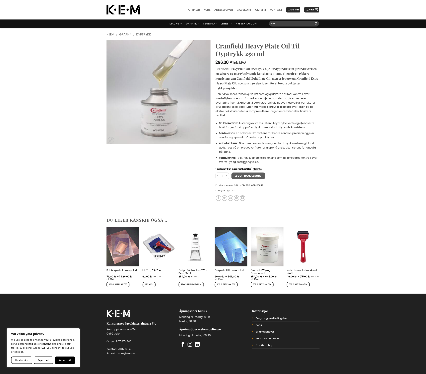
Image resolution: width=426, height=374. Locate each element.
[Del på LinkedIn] (242, 198)
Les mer (149, 284)
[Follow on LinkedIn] (197, 344)
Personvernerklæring (268, 338)
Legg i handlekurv (248, 176)
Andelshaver (223, 10)
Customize (21, 360)
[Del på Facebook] (218, 198)
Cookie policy (264, 345)
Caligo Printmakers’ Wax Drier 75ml (193, 272)
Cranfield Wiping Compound (260, 272)
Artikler (194, 10)
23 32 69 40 (125, 349)
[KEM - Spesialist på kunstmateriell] (123, 9)
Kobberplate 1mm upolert (121, 270)
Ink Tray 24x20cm (152, 270)
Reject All (43, 360)
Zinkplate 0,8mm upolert (229, 270)
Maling (174, 23)
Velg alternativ (118, 284)
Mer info (257, 169)
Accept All (65, 360)
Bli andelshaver (265, 331)
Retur (259, 325)
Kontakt (276, 10)
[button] (293, 9)
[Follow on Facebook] (182, 344)
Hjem (110, 34)
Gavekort (244, 10)
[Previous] (106, 260)
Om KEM (260, 10)
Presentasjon (246, 23)
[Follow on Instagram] (190, 344)
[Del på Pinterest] (236, 198)
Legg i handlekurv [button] (191, 284)
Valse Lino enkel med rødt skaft (302, 272)
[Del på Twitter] (224, 198)
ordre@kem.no (126, 353)
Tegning (209, 23)
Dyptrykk (143, 34)
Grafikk (191, 23)
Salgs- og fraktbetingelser (272, 318)
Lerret (225, 23)
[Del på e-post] (230, 198)
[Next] (319, 260)
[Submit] (316, 23)
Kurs (207, 10)
